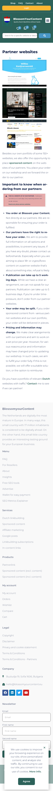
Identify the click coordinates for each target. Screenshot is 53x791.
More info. (35, 771)
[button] (44, 747)
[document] (26, 395)
